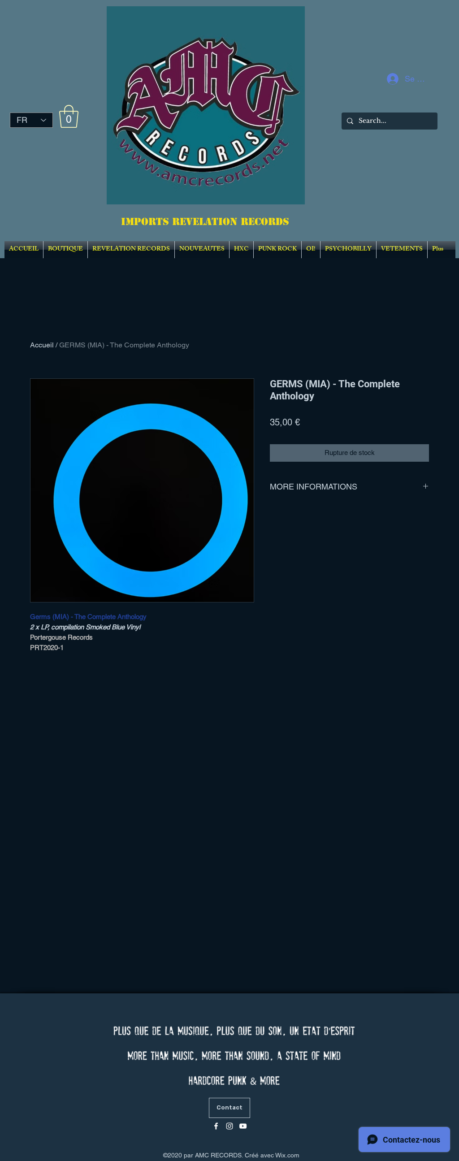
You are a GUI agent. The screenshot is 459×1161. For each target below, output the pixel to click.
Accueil (42, 345)
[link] (68, 116)
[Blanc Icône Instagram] (229, 1126)
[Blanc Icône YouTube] (242, 1126)
